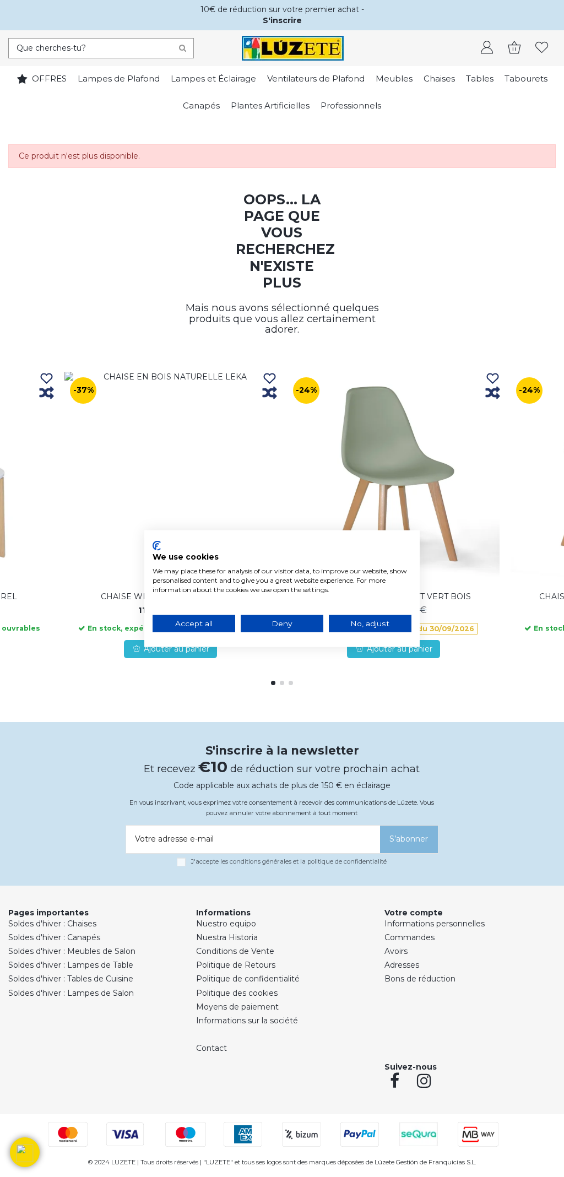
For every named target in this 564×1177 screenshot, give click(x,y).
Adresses (401, 965)
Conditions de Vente (235, 951)
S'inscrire (282, 20)
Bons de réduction (419, 979)
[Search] (182, 48)
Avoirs (396, 951)
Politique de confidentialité (248, 979)
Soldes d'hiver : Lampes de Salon (71, 993)
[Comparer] (46, 393)
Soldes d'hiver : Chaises (52, 924)
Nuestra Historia (227, 937)
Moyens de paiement (237, 1007)
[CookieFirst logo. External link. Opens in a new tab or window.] (157, 545)
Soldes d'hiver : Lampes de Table (70, 965)
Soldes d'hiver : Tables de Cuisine (70, 979)
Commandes (409, 937)
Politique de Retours (235, 965)
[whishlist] (542, 48)
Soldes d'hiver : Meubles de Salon (71, 951)
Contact (211, 1048)
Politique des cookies (237, 993)
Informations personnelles (434, 924)
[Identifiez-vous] (487, 48)
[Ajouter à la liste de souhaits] (46, 379)
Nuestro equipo (226, 924)
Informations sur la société (247, 1021)
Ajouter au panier (176, 649)
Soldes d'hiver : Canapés (54, 937)
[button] (25, 1152)
